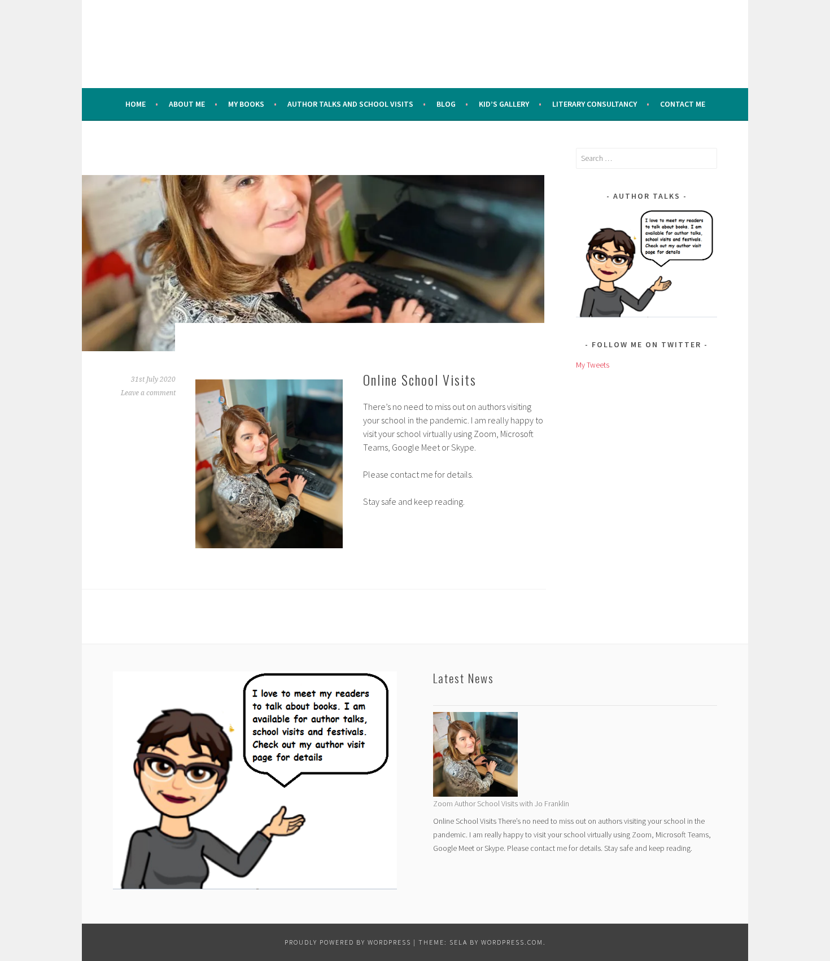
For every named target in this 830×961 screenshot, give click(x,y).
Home (135, 104)
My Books (246, 104)
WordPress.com (512, 942)
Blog (446, 104)
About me (187, 104)
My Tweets (592, 365)
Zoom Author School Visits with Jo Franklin (501, 803)
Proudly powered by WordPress (348, 942)
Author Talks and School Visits (350, 104)
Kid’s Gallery (504, 104)
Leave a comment (148, 393)
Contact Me (682, 104)
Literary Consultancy (594, 104)
